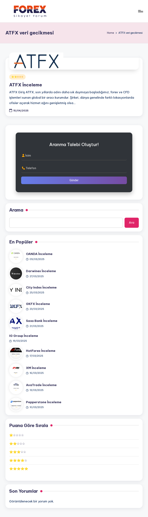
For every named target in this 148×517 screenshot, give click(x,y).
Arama (16, 210)
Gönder (74, 180)
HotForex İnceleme (40, 351)
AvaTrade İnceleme (41, 385)
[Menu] (140, 11)
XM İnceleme (36, 368)
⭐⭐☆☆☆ (17, 76)
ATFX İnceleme (25, 84)
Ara (131, 223)
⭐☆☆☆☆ (16, 435)
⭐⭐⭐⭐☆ (18, 460)
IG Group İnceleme (23, 336)
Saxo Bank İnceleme (41, 321)
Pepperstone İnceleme (43, 402)
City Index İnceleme (41, 287)
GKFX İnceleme (38, 304)
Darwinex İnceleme (41, 271)
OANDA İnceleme (39, 254)
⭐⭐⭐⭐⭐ (18, 469)
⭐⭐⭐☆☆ (17, 452)
